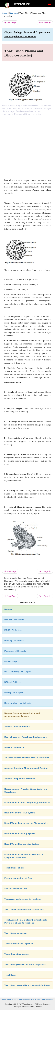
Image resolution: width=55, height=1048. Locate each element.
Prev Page (11, 23)
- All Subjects (11, 661)
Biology (14, 13)
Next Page (44, 23)
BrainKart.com (22, 4)
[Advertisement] (27, 145)
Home (4, 13)
